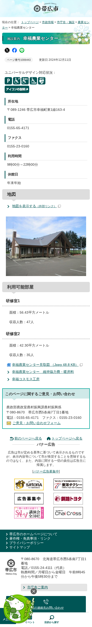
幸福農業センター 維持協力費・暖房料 (43, 372)
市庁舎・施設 (66, 22)
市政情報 (48, 22)
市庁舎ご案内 (37, 587)
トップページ (30, 22)
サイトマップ (19, 547)
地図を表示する (34, 206)
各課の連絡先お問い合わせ (46, 607)
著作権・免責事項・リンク (30, 538)
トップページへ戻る (67, 438)
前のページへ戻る (28, 438)
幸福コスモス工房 (25, 379)
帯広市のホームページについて (33, 534)
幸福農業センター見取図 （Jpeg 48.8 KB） (45, 365)
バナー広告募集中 (46, 471)
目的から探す (51, 622)
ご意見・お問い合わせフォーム (37, 423)
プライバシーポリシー (26, 543)
